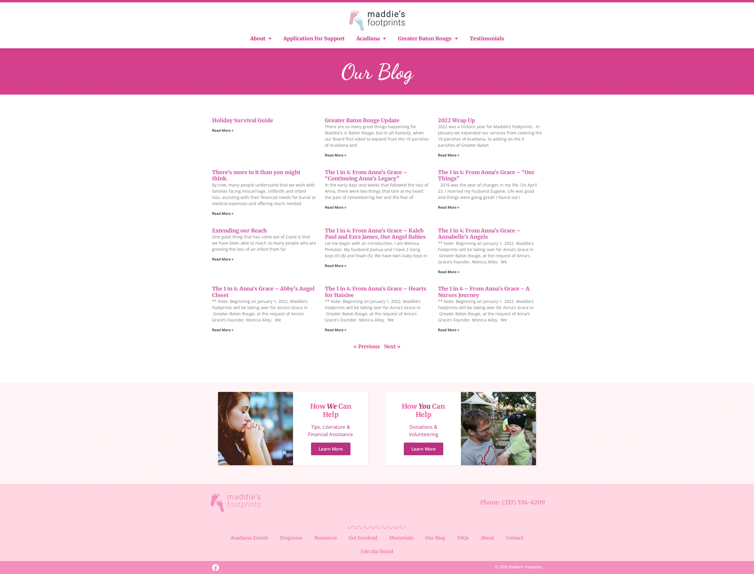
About (257, 38)
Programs (291, 538)
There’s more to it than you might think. (256, 175)
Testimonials (487, 38)
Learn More (331, 449)
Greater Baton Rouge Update (362, 120)
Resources (325, 538)
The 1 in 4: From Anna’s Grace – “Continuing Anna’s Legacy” (366, 175)
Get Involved (363, 538)
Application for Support (314, 38)
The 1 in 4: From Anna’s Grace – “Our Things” (486, 175)
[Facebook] (215, 567)
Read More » (223, 130)
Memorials (401, 538)
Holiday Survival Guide (242, 120)
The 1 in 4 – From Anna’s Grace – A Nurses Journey (484, 291)
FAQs (463, 538)
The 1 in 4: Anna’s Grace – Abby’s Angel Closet (263, 291)
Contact (514, 538)
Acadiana (368, 38)
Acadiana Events (249, 538)
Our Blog (435, 538)
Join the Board (377, 551)
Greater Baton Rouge (425, 38)
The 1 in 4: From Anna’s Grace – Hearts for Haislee (375, 291)
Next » (392, 346)
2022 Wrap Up (456, 120)
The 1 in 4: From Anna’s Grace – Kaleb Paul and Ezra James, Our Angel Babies (375, 233)
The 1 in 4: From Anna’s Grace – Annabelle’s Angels (479, 233)
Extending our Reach (239, 230)
